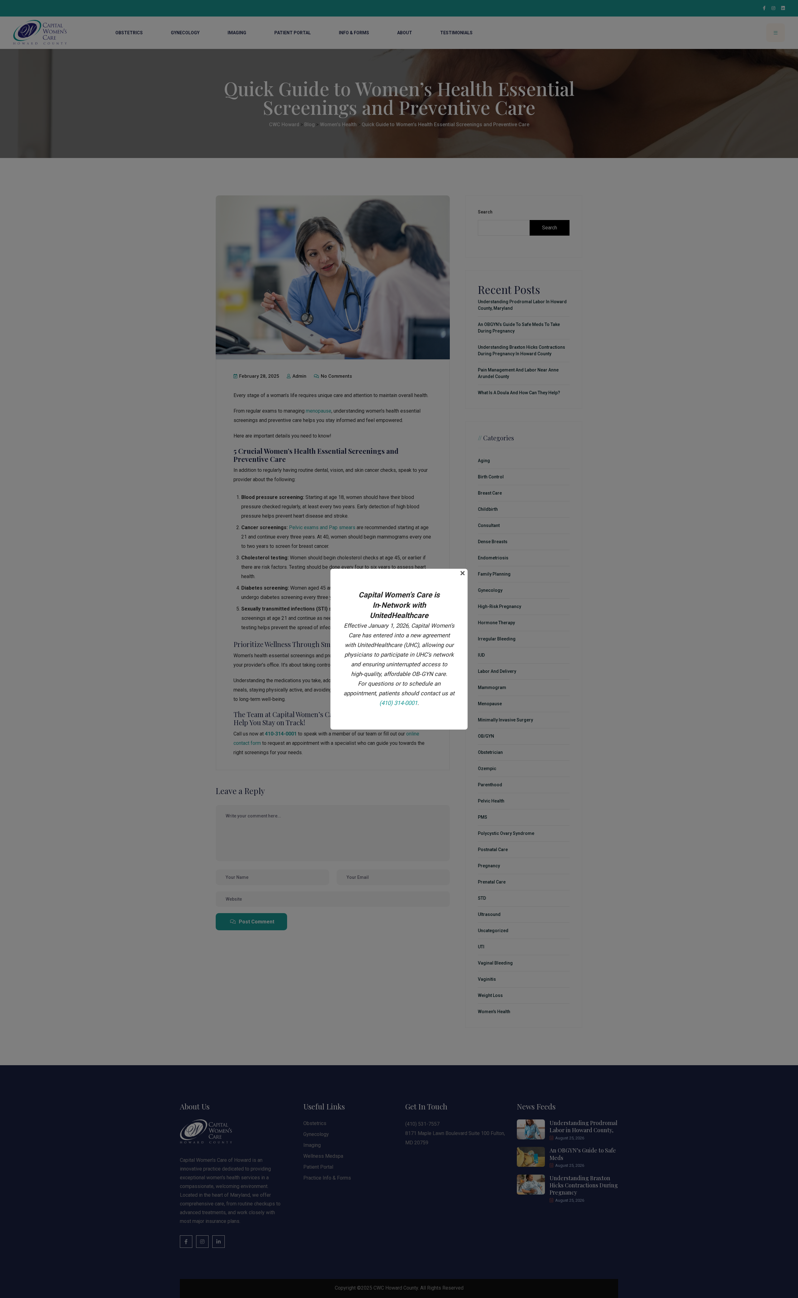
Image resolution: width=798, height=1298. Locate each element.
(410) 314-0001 (398, 703)
